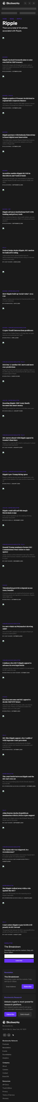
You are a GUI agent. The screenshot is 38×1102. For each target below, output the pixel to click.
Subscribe (27, 986)
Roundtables (7, 1054)
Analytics (6, 1058)
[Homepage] (11, 3)
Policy (4, 247)
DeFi (9, 209)
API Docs (6, 1084)
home (5, 19)
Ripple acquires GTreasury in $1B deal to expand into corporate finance (18, 99)
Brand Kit (6, 1076)
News (12, 19)
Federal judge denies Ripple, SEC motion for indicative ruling (18, 251)
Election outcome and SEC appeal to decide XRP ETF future (17, 700)
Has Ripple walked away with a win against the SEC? (17, 889)
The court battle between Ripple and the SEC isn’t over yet (18, 777)
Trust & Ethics (7, 1088)
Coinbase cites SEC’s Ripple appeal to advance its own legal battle (17, 664)
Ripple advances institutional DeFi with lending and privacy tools (18, 213)
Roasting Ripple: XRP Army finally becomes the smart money (16, 404)
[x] (13, 1035)
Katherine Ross (8, 303)
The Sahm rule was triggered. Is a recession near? (15, 850)
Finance (10, 95)
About (5, 1066)
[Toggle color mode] (29, 3)
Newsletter (8, 943)
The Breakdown (12, 946)
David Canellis (8, 411)
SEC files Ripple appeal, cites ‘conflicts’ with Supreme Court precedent (18, 739)
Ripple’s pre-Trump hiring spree (15, 474)
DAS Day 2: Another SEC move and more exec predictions (18, 366)
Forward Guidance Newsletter (17, 327)
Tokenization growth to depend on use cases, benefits (18, 589)
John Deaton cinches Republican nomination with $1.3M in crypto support (19, 814)
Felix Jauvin (7, 859)
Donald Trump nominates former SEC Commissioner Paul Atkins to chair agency (17, 549)
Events (5, 1051)
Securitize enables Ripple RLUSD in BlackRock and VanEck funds (16, 174)
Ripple (19, 19)
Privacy (5, 1091)
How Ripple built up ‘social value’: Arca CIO (18, 295)
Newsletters (7, 1047)
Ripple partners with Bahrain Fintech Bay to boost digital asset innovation (19, 136)
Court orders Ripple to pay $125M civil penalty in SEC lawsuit (17, 926)
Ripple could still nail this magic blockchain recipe (15, 511)
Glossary (6, 1098)
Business (5, 57)
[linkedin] (9, 1035)
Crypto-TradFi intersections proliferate (18, 330)
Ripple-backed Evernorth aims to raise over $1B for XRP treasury (18, 61)
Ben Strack (7, 338)
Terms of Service (9, 1095)
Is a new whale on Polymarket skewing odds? (18, 627)
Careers (5, 1069)
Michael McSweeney (20, 786)
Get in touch (24, 1014)
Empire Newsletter (13, 291)
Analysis (5, 400)
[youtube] (5, 1035)
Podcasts (6, 1044)
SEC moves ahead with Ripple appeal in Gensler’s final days (18, 439)
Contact (5, 1073)
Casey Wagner (8, 262)
